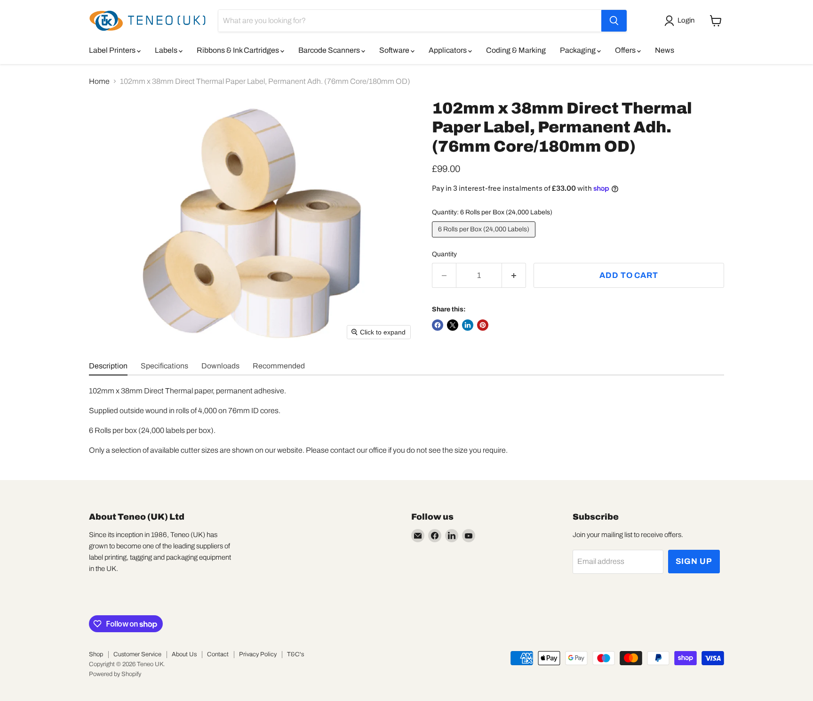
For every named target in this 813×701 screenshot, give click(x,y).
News (664, 50)
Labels (167, 50)
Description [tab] (108, 366)
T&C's (295, 654)
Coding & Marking (516, 50)
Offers (626, 50)
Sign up (694, 561)
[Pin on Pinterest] (482, 325)
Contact (218, 654)
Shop (96, 654)
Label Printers (113, 50)
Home (99, 81)
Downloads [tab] (220, 366)
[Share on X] (452, 325)
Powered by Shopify (115, 674)
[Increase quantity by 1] (514, 275)
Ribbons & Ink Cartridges (238, 50)
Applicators (448, 50)
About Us (184, 654)
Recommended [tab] (279, 366)
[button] (681, 20)
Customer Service (137, 654)
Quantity (444, 254)
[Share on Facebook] (437, 325)
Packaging (578, 50)
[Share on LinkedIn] (467, 325)
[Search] (614, 21)
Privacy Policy (258, 654)
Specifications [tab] (164, 366)
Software (395, 50)
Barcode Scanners (329, 50)
